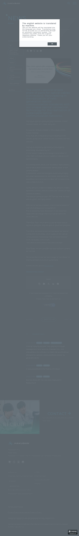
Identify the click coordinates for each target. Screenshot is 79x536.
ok (52, 43)
